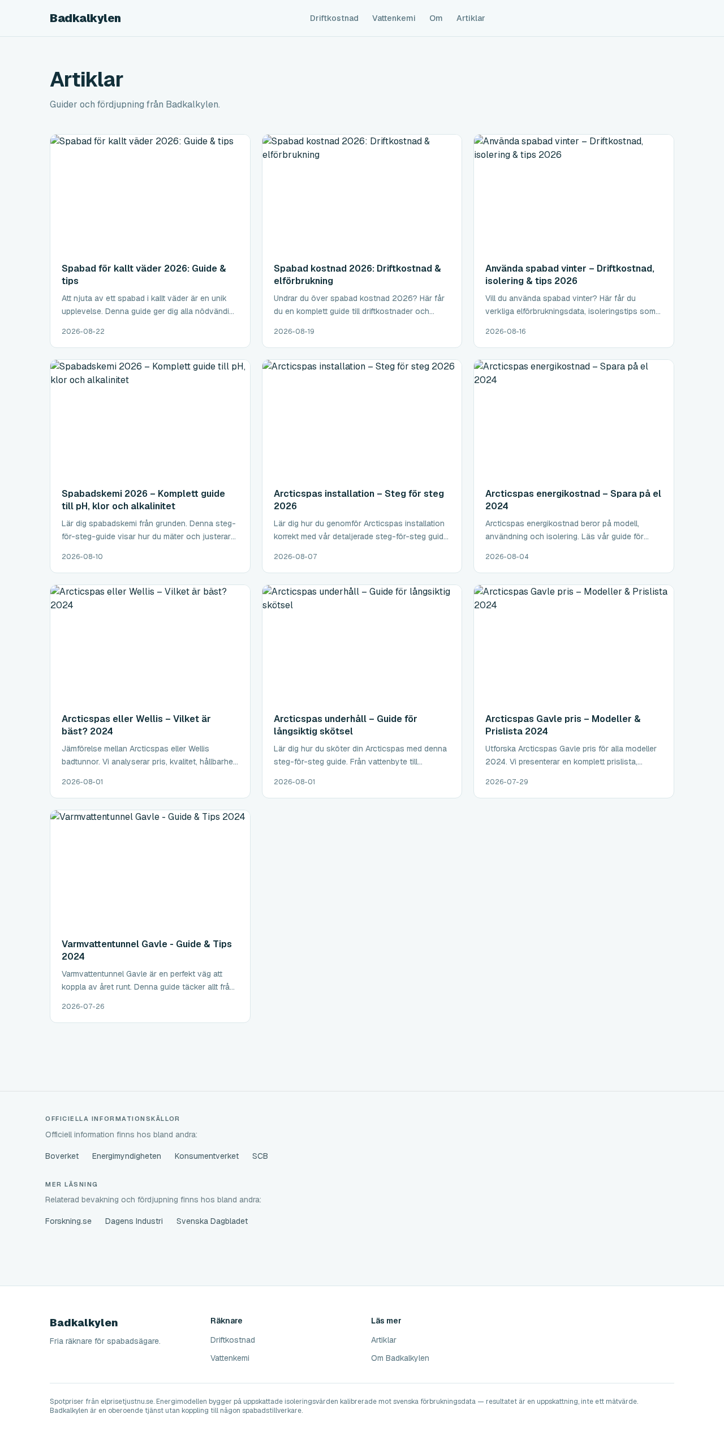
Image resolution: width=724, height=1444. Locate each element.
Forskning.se (68, 1221)
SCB (260, 1156)
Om (436, 18)
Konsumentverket (207, 1156)
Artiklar (470, 18)
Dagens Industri (134, 1221)
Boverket (62, 1156)
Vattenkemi (394, 18)
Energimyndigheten (126, 1156)
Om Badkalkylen (400, 1358)
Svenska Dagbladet (212, 1221)
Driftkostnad (334, 18)
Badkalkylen (85, 18)
